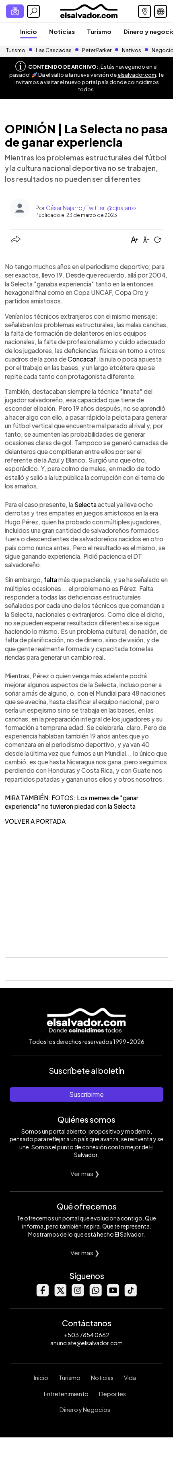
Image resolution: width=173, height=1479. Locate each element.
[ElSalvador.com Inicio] (88, 10)
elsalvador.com (136, 75)
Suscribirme (86, 1094)
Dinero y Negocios (85, 1409)
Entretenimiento (66, 1393)
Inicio (28, 31)
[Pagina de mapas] (144, 11)
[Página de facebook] (42, 1294)
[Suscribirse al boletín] (15, 11)
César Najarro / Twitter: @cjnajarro (91, 207)
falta (50, 579)
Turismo (99, 31)
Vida (130, 1377)
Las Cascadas (54, 50)
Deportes (112, 1393)
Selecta (85, 504)
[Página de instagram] (77, 1294)
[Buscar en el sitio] (33, 11)
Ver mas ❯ (85, 1173)
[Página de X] (60, 1294)
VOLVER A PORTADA (35, 821)
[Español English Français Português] (160, 11)
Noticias (62, 31)
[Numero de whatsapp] (95, 1294)
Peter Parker (97, 50)
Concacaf (82, 359)
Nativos (131, 50)
